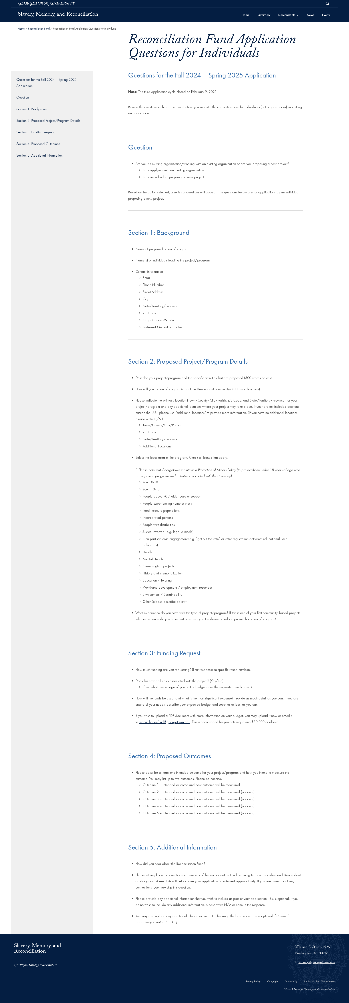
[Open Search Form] (327, 3)
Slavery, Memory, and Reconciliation (58, 15)
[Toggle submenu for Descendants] (298, 14)
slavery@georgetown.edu (316, 962)
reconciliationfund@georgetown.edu (164, 721)
